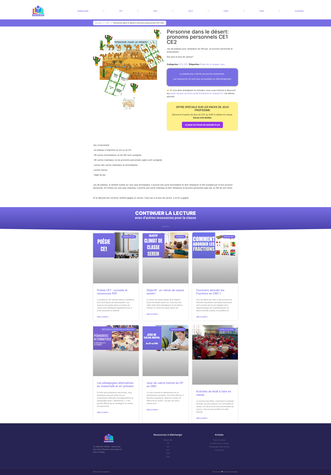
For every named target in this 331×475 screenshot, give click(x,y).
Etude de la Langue (209, 64)
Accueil (98, 23)
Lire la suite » (103, 317)
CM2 (261, 11)
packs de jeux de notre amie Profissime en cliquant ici (196, 93)
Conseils (299, 11)
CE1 (155, 11)
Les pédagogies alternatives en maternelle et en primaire (115, 384)
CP (120, 11)
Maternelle (83, 11)
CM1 (226, 11)
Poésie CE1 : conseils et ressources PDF (112, 292)
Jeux (222, 64)
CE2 (190, 11)
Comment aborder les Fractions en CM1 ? (210, 292)
